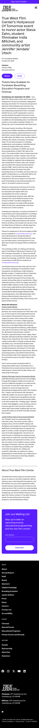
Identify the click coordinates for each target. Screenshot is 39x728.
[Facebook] (3, 671)
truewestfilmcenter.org (24, 234)
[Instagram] (8, 671)
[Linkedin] (24, 671)
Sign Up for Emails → (19, 2)
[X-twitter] (13, 671)
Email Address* (10, 535)
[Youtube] (19, 671)
